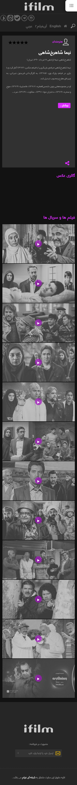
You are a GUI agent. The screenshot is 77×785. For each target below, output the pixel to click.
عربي (29, 26)
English (55, 26)
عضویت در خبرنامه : (38, 744)
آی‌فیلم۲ (41, 26)
